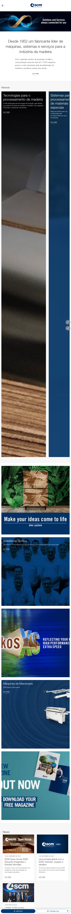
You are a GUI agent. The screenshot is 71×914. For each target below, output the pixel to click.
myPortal (19, 911)
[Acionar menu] (2, 5)
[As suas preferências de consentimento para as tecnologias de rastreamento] (68, 911)
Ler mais (35, 73)
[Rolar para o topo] (67, 902)
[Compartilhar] (67, 328)
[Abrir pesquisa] (68, 5)
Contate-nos (54, 911)
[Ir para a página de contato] (67, 322)
